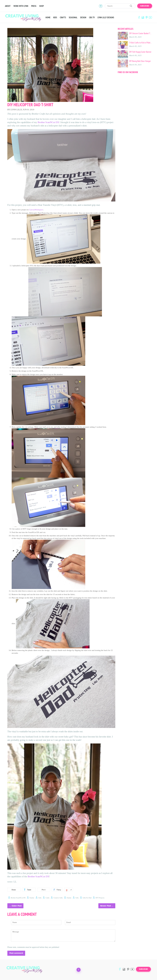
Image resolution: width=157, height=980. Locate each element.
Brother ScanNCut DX (48, 122)
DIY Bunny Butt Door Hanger (140, 61)
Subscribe (144, 6)
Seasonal (73, 17)
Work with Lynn (20, 6)
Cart (100, 6)
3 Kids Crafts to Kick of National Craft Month (140, 42)
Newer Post (105, 905)
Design (83, 17)
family (32, 898)
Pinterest (146, 17)
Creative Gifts (58, 898)
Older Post (17, 905)
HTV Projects (100, 898)
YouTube (150, 17)
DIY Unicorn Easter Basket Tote (140, 33)
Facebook (139, 17)
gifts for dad (87, 898)
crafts (47, 898)
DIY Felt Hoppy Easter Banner (140, 52)
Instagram (142, 17)
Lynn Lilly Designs (106, 17)
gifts (39, 898)
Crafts (63, 17)
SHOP (41, 6)
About (8, 6)
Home (48, 17)
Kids (55, 17)
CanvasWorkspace (36, 210)
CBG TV (92, 17)
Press (33, 6)
